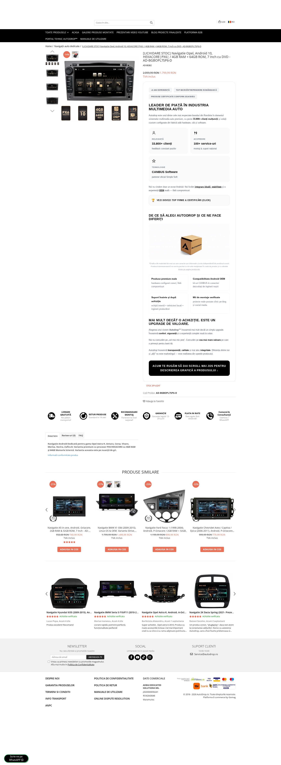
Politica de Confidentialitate (81, 664)
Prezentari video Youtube (132, 32)
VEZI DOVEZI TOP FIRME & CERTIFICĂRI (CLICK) (180, 200)
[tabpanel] (99, 89)
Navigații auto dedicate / (68, 46)
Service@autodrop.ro (206, 654)
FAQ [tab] (81, 435)
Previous (52, 52)
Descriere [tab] (52, 435)
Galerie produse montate (98, 32)
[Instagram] (150, 657)
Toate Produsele (56, 32)
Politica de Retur (105, 685)
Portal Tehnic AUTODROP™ (61, 38)
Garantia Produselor (59, 685)
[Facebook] (131, 657)
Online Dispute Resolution (112, 698)
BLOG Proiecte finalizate (166, 32)
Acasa (75, 32)
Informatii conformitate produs (63, 455)
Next (52, 110)
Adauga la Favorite (154, 401)
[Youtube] (137, 657)
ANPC (48, 705)
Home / (49, 46)
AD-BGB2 (147, 65)
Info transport (55, 698)
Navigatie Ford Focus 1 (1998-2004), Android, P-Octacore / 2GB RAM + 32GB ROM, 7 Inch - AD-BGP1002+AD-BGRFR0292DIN (164, 529)
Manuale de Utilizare (93, 38)
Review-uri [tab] (68, 435)
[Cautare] (151, 22)
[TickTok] (144, 657)
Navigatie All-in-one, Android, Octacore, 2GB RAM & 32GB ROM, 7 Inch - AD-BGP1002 (69, 529)
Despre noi (52, 678)
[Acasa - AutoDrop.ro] (61, 23)
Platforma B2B (193, 32)
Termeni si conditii (57, 692)
